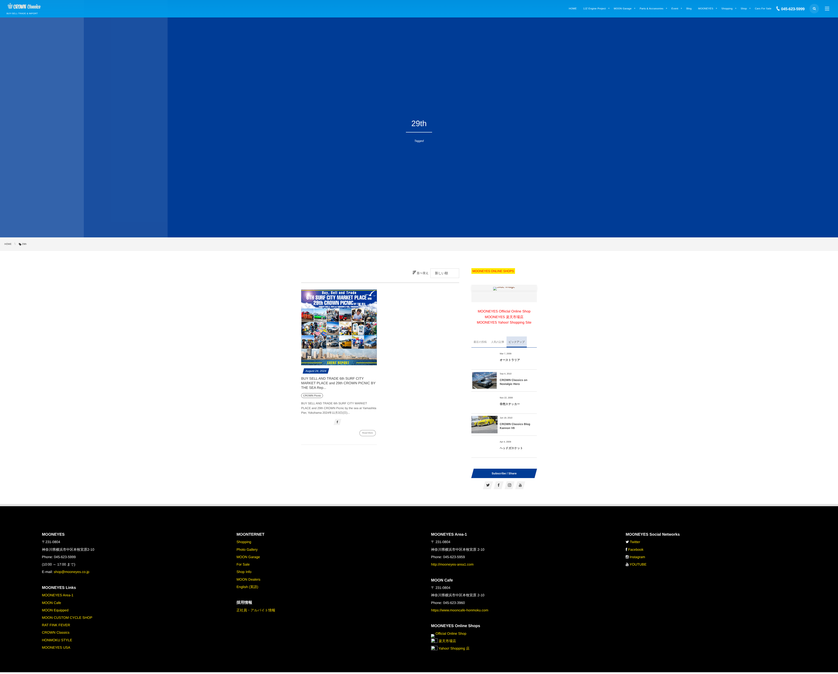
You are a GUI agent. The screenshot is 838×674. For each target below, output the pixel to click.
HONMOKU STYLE (57, 640)
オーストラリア (510, 360)
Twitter (635, 542)
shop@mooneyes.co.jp (71, 572)
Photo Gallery (247, 550)
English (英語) (247, 587)
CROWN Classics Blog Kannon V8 (515, 426)
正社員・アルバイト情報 (256, 610)
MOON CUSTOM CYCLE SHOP (67, 618)
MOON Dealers (248, 579)
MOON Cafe (51, 603)
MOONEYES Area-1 (57, 595)
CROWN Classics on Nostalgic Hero (513, 382)
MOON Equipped (55, 610)
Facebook (635, 550)
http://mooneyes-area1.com (452, 564)
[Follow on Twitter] (488, 485)
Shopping (244, 542)
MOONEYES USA (56, 648)
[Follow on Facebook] (499, 485)
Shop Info (244, 572)
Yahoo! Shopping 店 (453, 648)
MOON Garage (248, 557)
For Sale (243, 564)
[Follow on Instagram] (510, 485)
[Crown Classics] (24, 6)
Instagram (637, 557)
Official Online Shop (450, 634)
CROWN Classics (55, 633)
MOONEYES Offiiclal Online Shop (504, 311)
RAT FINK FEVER (56, 625)
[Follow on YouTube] (520, 485)
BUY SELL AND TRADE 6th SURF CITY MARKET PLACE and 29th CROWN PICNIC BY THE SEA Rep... (338, 383)
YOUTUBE (638, 564)
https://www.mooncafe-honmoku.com (459, 610)
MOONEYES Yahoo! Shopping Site (504, 322)
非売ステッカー (510, 404)
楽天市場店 (447, 641)
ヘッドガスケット (511, 448)
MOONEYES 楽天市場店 (504, 317)
